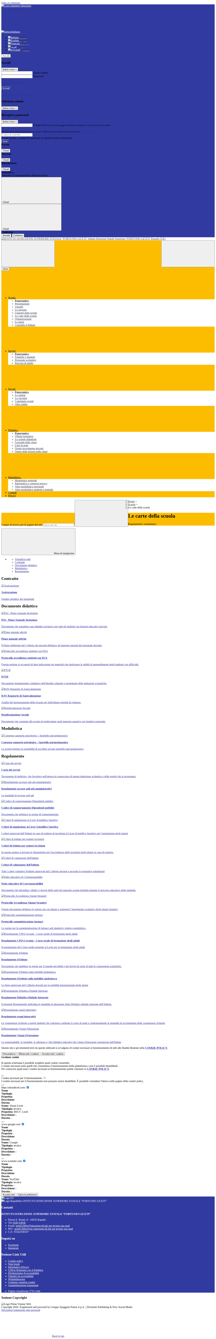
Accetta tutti (53, 1054)
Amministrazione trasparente (23, 1285)
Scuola (131, 504)
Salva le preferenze (27, 1194)
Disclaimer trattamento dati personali (20, 1310)
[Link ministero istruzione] (16, 5)
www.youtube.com (11, 1161)
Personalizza (9, 1054)
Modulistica (21, 568)
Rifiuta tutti (29, 1054)
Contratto (20, 562)
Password (38, 76)
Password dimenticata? (13, 82)
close (5, 269)
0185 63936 (19, 1222)
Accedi (6, 56)
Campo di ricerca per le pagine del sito (21, 524)
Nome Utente (40, 72)
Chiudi (6, 150)
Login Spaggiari (87, 131)
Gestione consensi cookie (21, 1282)
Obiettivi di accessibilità (20, 1276)
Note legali (14, 1264)
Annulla (6, 235)
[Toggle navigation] (28, 253)
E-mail (36, 125)
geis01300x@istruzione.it (43, 1225)
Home (131, 501)
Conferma (18, 235)
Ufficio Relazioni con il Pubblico (25, 1270)
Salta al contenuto (10, 2)
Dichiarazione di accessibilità (23, 1273)
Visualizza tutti (23, 559)
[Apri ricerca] (188, 253)
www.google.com (11, 1124)
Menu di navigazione (63, 553)
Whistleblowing (16, 1279)
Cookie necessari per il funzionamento (22, 1078)
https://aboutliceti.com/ (13, 1087)
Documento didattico (26, 565)
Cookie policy (15, 1261)
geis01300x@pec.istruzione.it (44, 1228)
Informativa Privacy (18, 1267)
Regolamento (22, 571)
